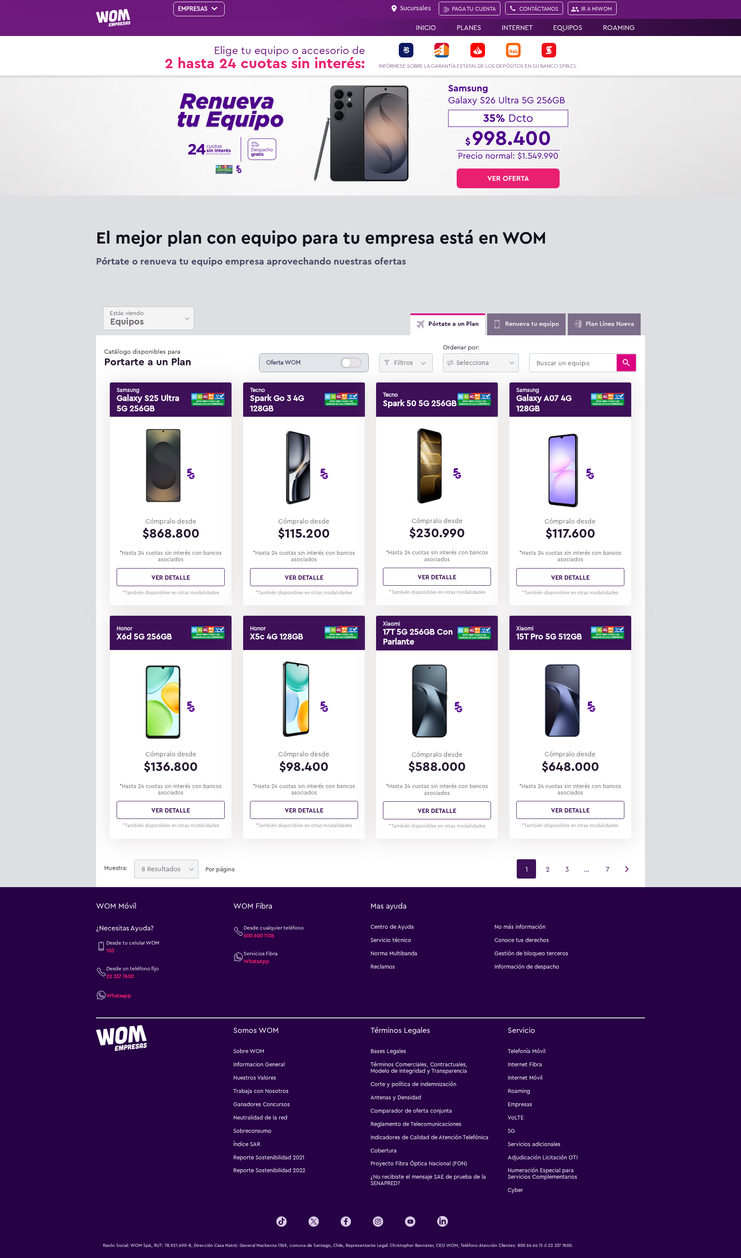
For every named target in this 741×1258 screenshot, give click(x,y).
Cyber (515, 1190)
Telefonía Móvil (526, 1051)
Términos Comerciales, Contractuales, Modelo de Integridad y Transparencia (418, 1067)
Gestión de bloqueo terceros (531, 953)
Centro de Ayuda (392, 927)
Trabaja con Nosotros (261, 1091)
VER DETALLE (170, 577)
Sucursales (415, 8)
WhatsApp (256, 961)
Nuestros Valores (254, 1077)
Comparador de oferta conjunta (411, 1111)
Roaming (619, 27)
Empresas (520, 1104)
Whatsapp (118, 995)
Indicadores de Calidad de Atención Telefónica (429, 1137)
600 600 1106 (259, 935)
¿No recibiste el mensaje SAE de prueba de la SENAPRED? (428, 1180)
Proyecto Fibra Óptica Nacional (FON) (418, 1163)
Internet (517, 27)
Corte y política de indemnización (413, 1084)
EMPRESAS (193, 8)
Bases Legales (388, 1051)
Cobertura (383, 1150)
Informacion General (259, 1064)
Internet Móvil (525, 1077)
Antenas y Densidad (395, 1097)
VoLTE (516, 1117)
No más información (519, 927)
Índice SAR (246, 1144)
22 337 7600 (120, 976)
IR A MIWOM (596, 8)
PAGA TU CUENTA (474, 8)
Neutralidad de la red (260, 1117)
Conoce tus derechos (521, 940)
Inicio (426, 27)
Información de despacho (526, 966)
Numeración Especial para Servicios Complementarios (542, 1173)
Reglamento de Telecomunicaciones (415, 1124)
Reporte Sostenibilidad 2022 (269, 1170)
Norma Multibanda (393, 953)
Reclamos (382, 966)
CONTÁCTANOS (538, 8)
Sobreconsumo (252, 1131)
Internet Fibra (525, 1064)
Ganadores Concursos (261, 1104)
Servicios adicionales (534, 1144)
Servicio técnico (390, 940)
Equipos (567, 27)
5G (511, 1131)
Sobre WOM (248, 1051)
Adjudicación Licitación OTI (543, 1157)
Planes (469, 27)
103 (110, 950)
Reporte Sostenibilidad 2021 (268, 1157)
